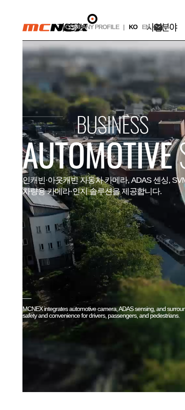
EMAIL (158, 27)
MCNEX (59, 22)
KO (133, 26)
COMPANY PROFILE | (94, 26)
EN (146, 26)
